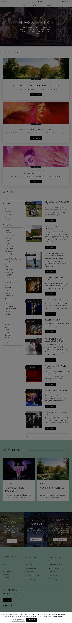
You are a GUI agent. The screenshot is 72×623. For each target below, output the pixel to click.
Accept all (32, 619)
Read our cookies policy (58, 616)
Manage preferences (18, 619)
